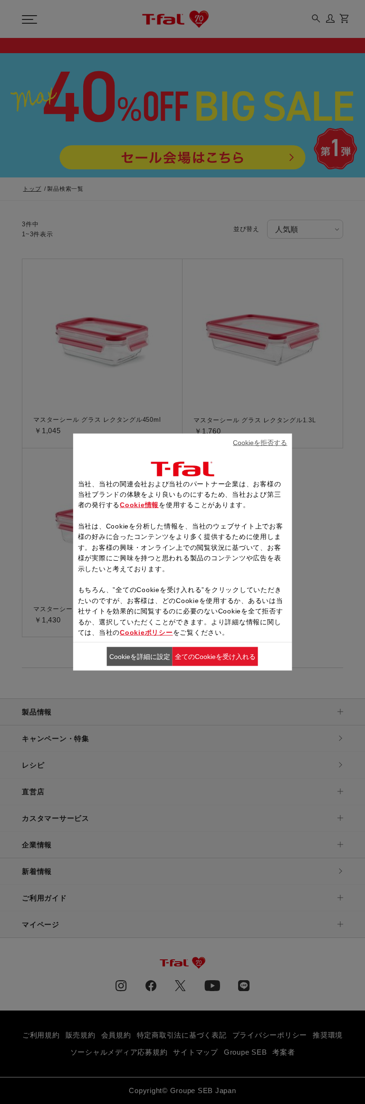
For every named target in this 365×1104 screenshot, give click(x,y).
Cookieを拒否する (260, 442)
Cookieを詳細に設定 (139, 656)
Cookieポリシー (146, 632)
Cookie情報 (139, 505)
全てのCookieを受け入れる (215, 656)
